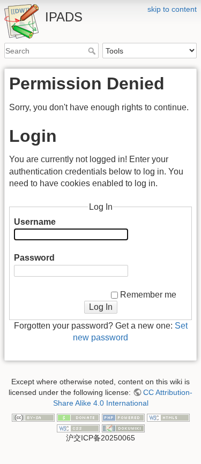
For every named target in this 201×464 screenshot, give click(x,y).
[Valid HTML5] (168, 417)
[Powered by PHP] (123, 417)
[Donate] (78, 417)
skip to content (172, 9)
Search (93, 51)
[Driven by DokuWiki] (123, 427)
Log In (101, 306)
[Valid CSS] (78, 427)
